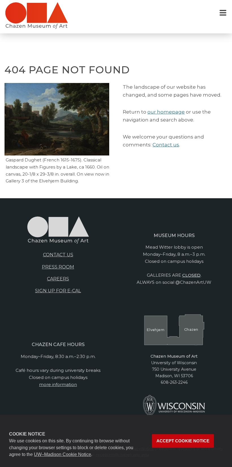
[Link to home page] (36, 17)
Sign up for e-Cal (58, 290)
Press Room (58, 267)
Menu (223, 13)
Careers (58, 279)
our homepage (166, 112)
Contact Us (58, 254)
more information (58, 384)
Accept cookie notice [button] (182, 441)
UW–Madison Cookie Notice (62, 454)
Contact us (165, 145)
